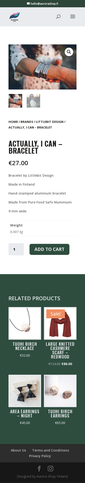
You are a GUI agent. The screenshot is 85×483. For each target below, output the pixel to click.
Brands (27, 122)
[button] (69, 52)
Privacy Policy (40, 456)
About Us (18, 450)
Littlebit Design (50, 122)
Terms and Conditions (50, 450)
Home (13, 122)
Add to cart (49, 249)
